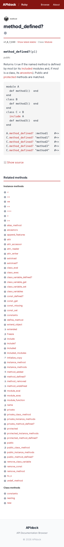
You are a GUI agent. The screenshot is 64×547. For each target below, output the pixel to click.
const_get (12, 301)
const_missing (15, 305)
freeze (10, 334)
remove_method (16, 471)
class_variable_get (16, 282)
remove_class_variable (19, 461)
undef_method (15, 480)
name (10, 405)
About (56, 4)
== (8, 206)
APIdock (9, 4)
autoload (12, 258)
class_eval (12, 267)
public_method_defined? (20, 457)
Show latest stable (26, 42)
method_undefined (17, 386)
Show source (15, 162)
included (27, 68)
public (10, 442)
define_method (15, 320)
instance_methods (17, 367)
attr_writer (12, 253)
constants (12, 315)
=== (9, 211)
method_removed (16, 381)
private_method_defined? (20, 424)
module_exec (14, 395)
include (15, 116)
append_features (16, 234)
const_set (12, 310)
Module (48, 42)
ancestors (26, 72)
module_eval (13, 390)
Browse (45, 4)
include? (11, 343)
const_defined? (15, 296)
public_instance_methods (20, 452)
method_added (15, 372)
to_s (9, 476)
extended (12, 329)
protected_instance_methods (23, 433)
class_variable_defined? (19, 277)
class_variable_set (16, 286)
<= (8, 197)
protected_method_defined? (22, 438)
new (9, 503)
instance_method (16, 362)
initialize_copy (14, 357)
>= (8, 220)
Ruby (24, 4)
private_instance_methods (21, 419)
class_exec (13, 272)
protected (10, 77)
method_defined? (21, 133)
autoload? (12, 263)
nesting (11, 498)
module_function (16, 400)
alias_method (14, 225)
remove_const (14, 466)
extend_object (14, 324)
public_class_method (18, 447)
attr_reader (13, 249)
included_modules (16, 353)
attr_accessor (14, 244)
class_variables (15, 291)
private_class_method (19, 414)
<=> (8, 201)
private (11, 409)
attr (9, 239)
